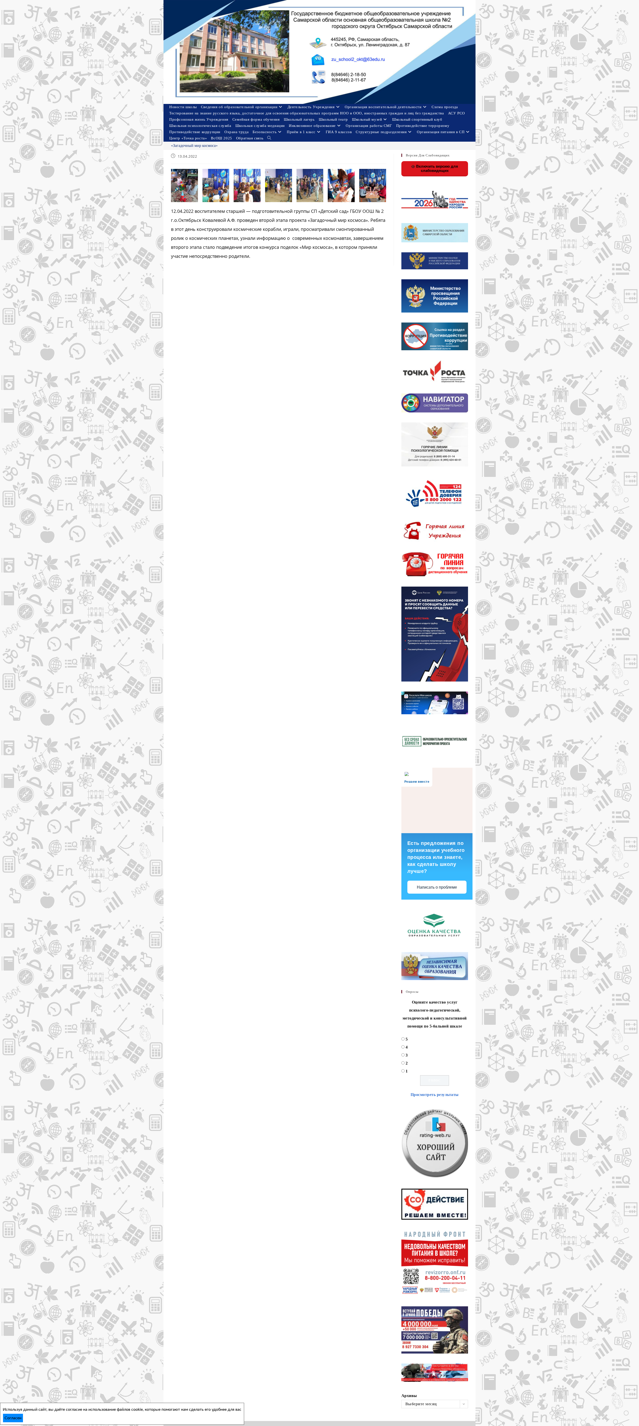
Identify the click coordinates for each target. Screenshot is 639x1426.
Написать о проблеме (437, 887)
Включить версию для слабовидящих (436, 168)
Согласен (12, 1418)
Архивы (409, 1396)
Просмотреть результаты (435, 1094)
